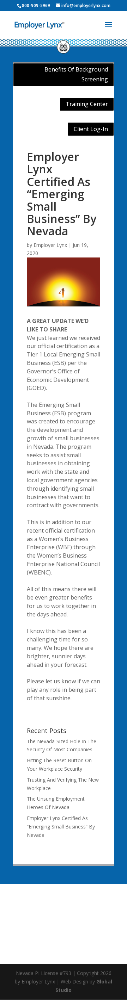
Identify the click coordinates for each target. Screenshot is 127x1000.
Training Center (87, 104)
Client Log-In (91, 129)
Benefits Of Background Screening (76, 74)
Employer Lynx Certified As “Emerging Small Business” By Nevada (61, 826)
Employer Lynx (50, 245)
